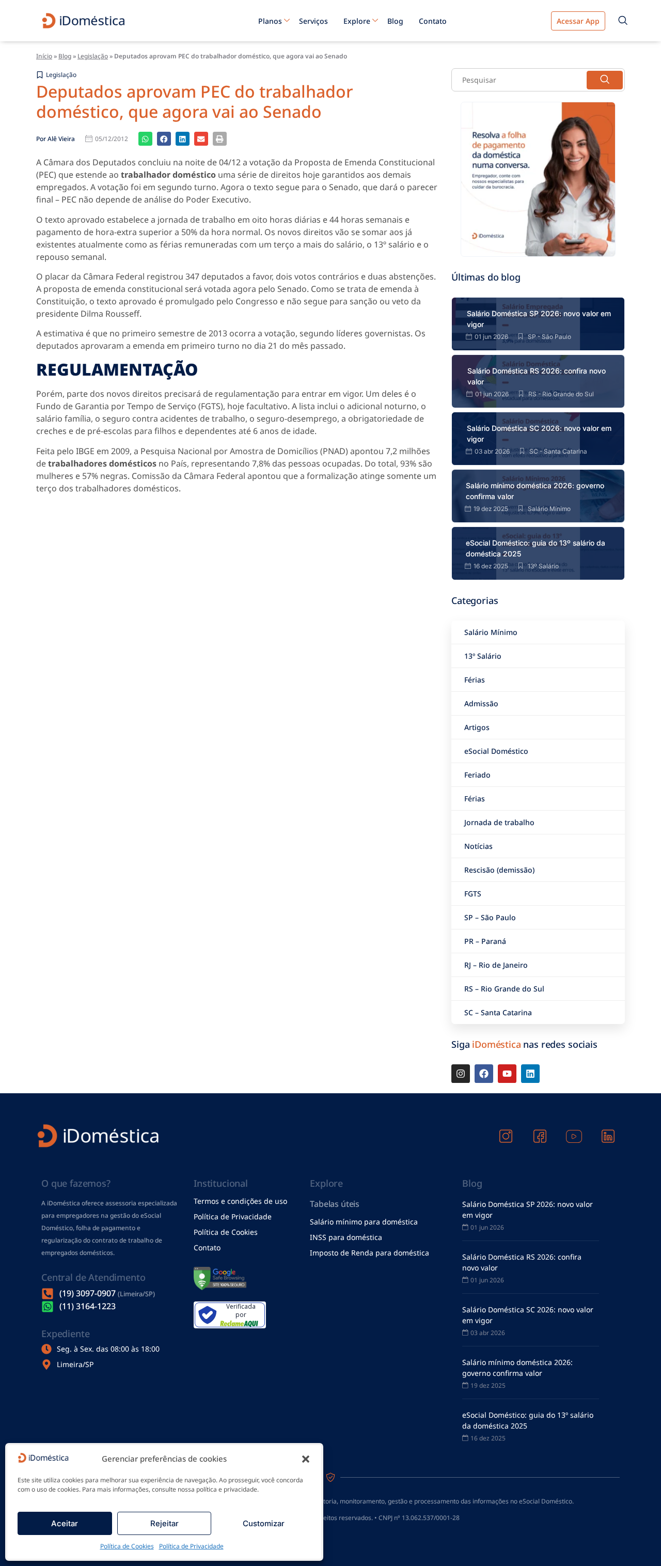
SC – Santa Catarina (498, 1012)
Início (44, 56)
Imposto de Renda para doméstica (369, 1253)
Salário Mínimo (490, 632)
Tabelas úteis (334, 1204)
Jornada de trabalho (499, 822)
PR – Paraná (485, 941)
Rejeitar (164, 1523)
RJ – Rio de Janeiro (496, 965)
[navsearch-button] (622, 21)
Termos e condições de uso (240, 1201)
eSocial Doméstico (496, 751)
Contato (433, 21)
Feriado (477, 775)
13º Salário (482, 656)
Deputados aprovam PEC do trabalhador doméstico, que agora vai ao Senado (194, 101)
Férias (474, 680)
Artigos (477, 727)
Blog (395, 21)
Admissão (481, 703)
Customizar (264, 1523)
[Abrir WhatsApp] (635, 1540)
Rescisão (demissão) (499, 870)
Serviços (313, 21)
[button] (306, 1459)
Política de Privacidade (191, 1546)
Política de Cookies (127, 1546)
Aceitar (64, 1523)
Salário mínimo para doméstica (364, 1222)
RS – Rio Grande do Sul (504, 989)
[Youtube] (507, 1073)
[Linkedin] (530, 1073)
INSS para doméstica (346, 1237)
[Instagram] (460, 1073)
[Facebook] (484, 1073)
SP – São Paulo (490, 917)
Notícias (478, 846)
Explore (356, 21)
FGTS (472, 893)
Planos (270, 21)
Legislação (92, 56)
